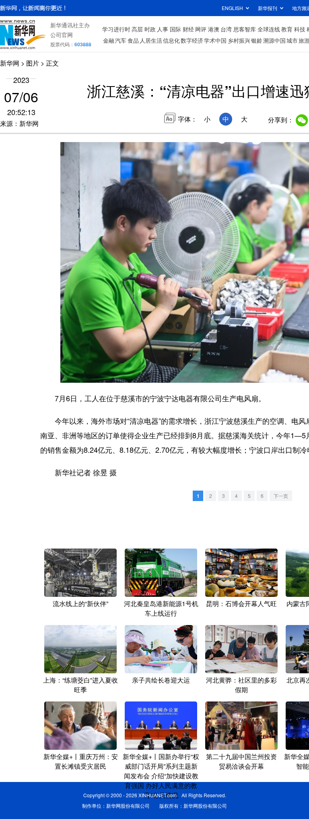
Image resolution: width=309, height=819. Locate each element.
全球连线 (269, 29)
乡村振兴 (239, 40)
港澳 (213, 29)
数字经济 (192, 40)
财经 (188, 29)
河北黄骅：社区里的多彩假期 (241, 684)
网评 (200, 29)
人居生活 (151, 40)
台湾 (226, 29)
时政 (150, 29)
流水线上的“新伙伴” (80, 603)
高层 (137, 29)
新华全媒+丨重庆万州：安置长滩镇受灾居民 (80, 761)
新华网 (9, 63)
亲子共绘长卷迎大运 (161, 680)
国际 (175, 29)
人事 (162, 29)
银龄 (256, 40)
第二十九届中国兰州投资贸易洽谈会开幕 (241, 761)
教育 (287, 29)
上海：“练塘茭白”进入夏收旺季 (80, 684)
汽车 (120, 40)
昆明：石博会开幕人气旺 (241, 603)
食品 (133, 40)
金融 (108, 40)
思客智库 (244, 29)
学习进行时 (116, 29)
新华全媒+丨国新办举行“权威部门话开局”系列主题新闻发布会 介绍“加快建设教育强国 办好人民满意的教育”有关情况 (161, 776)
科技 (299, 29)
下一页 (281, 495)
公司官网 (61, 35)
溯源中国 (274, 40)
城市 (292, 40)
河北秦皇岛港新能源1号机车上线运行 (161, 608)
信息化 (171, 40)
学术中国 (215, 40)
